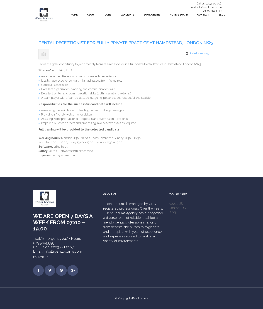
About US (176, 203)
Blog (172, 212)
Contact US (177, 208)
